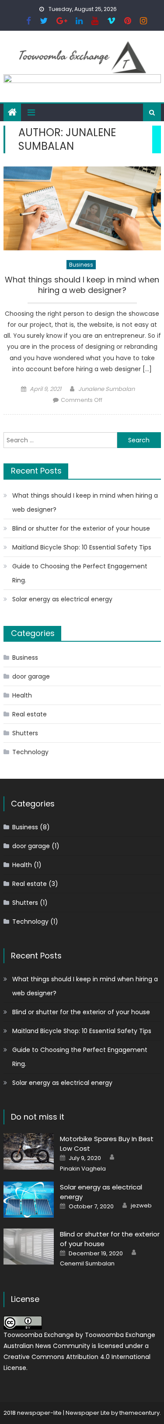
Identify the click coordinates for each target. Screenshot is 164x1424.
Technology (30, 752)
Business (81, 264)
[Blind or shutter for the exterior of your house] (28, 1247)
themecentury (139, 1413)
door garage (31, 676)
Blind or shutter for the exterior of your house (81, 528)
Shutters (25, 733)
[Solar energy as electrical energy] (28, 1200)
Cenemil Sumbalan (87, 1264)
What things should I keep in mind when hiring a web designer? (82, 285)
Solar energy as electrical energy (62, 599)
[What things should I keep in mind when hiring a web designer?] (82, 208)
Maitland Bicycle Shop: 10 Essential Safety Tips (81, 547)
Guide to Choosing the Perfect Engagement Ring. (79, 573)
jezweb (141, 1206)
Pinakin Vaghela (83, 1169)
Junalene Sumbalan (106, 389)
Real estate (29, 714)
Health (22, 695)
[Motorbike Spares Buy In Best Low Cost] (28, 1151)
